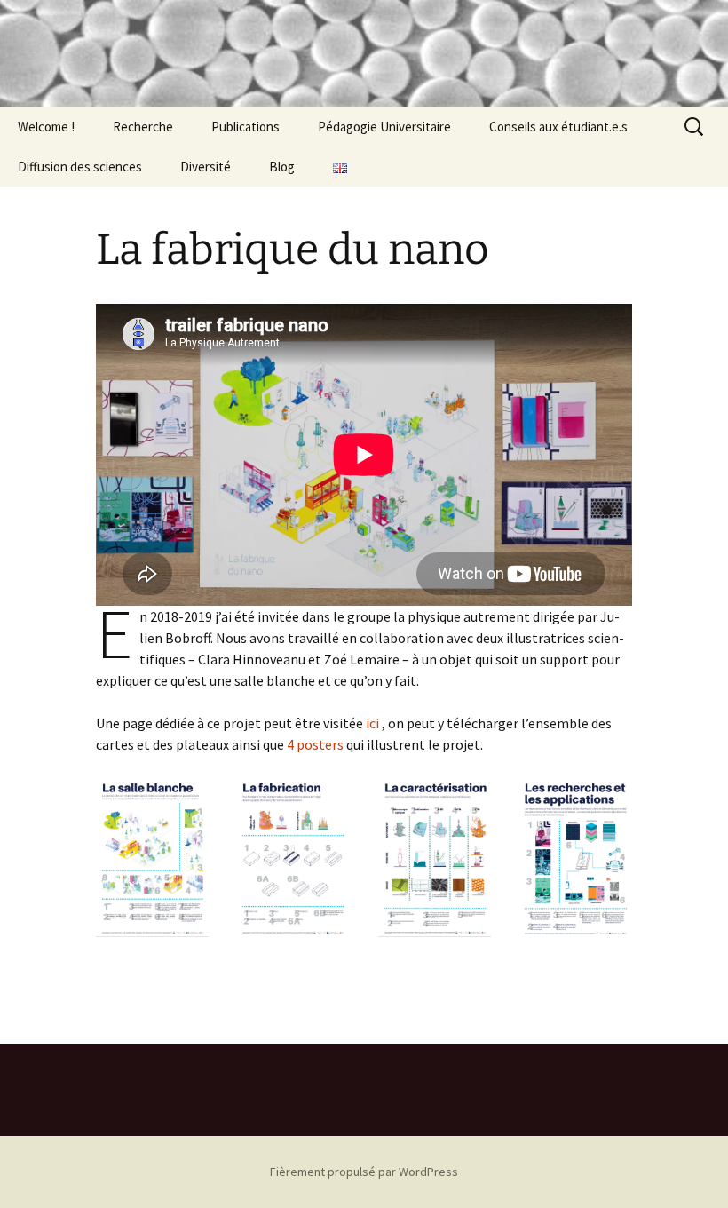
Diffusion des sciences (80, 166)
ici (372, 723)
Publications (245, 126)
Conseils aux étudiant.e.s (558, 126)
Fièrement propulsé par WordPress (364, 1172)
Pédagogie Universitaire (384, 126)
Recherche (143, 126)
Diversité (205, 166)
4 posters (315, 744)
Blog (282, 166)
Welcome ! (46, 126)
